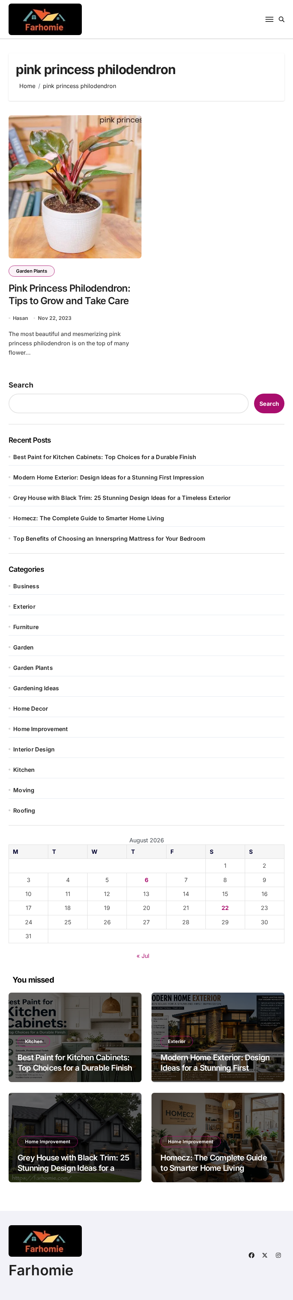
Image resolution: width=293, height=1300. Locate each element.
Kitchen (24, 769)
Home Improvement (40, 728)
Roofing (24, 810)
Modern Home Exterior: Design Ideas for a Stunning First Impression (108, 477)
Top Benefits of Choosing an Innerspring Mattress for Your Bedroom (109, 538)
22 (225, 907)
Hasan (20, 318)
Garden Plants (31, 271)
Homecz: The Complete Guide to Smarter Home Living (88, 518)
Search (21, 385)
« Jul (142, 955)
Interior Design (34, 749)
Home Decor (30, 708)
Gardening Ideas (36, 688)
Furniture (26, 626)
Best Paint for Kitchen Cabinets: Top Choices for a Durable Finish (104, 457)
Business (26, 586)
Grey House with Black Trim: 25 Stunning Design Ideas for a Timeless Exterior (121, 497)
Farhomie (41, 1270)
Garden (23, 647)
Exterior (24, 606)
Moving (23, 790)
